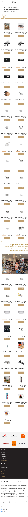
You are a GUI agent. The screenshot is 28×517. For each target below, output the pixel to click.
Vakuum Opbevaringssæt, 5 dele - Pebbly (7, 385)
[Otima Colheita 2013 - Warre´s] (21, 379)
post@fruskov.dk (4, 460)
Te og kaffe (3, 474)
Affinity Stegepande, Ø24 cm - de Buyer (7, 284)
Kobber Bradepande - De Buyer (21, 32)
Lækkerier (3, 476)
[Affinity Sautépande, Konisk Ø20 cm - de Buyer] (21, 194)
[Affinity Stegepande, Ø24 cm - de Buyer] (7, 278)
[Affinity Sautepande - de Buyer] (21, 177)
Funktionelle (4, 509)
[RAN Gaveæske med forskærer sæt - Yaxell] (21, 76)
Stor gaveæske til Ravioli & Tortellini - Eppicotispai (21, 301)
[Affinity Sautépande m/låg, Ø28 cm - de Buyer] (7, 194)
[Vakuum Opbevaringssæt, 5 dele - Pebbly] (7, 379)
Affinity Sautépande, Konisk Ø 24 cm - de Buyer (21, 99)
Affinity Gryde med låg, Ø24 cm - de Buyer (7, 133)
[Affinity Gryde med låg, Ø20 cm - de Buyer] (21, 110)
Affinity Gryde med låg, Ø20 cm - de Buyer (21, 116)
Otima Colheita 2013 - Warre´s (21, 385)
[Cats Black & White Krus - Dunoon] (21, 396)
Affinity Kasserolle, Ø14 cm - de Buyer (21, 150)
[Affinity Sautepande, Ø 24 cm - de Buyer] (21, 211)
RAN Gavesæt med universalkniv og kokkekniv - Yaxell (21, 66)
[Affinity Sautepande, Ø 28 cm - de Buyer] (7, 228)
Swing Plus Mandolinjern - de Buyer (21, 368)
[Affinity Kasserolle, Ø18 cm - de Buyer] (21, 161)
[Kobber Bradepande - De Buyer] (21, 26)
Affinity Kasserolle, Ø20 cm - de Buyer (7, 183)
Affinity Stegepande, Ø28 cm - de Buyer (21, 284)
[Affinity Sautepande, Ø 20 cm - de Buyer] (7, 211)
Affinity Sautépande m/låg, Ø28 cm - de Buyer (7, 200)
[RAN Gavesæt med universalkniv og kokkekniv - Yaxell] (21, 60)
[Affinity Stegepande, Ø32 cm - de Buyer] (7, 295)
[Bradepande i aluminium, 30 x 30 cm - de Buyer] (21, 312)
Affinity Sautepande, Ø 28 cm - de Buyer (7, 234)
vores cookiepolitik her (10, 496)
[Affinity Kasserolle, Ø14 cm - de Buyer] (21, 144)
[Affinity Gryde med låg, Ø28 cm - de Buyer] (21, 127)
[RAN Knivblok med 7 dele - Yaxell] (7, 93)
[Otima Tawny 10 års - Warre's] (7, 396)
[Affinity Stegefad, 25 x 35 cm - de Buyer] (21, 228)
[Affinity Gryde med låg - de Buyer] (7, 110)
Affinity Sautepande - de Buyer (21, 183)
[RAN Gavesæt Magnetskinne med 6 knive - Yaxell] (21, 43)
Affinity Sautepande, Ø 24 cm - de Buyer (21, 217)
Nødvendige (4, 506)
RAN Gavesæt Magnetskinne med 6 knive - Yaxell (21, 49)
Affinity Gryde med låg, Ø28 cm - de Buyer (21, 133)
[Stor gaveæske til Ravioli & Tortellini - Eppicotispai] (21, 295)
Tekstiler (2, 473)
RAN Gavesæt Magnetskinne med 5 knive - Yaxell (7, 49)
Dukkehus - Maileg (7, 32)
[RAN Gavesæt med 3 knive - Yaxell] (7, 60)
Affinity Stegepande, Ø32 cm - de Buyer (7, 301)
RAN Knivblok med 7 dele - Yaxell (7, 99)
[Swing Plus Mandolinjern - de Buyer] (21, 362)
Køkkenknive (3, 471)
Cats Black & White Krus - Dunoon (21, 402)
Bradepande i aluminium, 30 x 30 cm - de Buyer (21, 318)
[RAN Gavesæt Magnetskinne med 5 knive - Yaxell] (7, 43)
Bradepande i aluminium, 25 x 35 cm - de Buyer (7, 318)
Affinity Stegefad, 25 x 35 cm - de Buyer (21, 234)
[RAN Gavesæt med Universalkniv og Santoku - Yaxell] (7, 76)
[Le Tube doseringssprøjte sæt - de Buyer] (21, 329)
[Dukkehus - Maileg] (7, 26)
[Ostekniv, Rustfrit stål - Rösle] (7, 345)
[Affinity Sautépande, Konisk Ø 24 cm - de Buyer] (21, 93)
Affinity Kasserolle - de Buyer (7, 150)
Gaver (2, 478)
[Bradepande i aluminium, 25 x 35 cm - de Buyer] (7, 312)
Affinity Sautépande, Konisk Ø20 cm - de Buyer (21, 200)
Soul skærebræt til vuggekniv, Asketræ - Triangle (21, 351)
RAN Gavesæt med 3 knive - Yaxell (7, 66)
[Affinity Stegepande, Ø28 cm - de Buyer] (21, 278)
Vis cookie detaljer (4, 514)
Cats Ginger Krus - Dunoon (7, 419)
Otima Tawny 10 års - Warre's (7, 402)
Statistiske (4, 511)
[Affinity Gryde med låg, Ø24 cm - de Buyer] (7, 127)
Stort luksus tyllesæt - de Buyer (7, 368)
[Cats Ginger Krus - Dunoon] (7, 413)
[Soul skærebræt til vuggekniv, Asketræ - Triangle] (21, 345)
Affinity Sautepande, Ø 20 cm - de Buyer (7, 217)
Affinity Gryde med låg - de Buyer (7, 116)
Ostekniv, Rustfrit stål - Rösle (7, 351)
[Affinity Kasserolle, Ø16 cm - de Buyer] (7, 161)
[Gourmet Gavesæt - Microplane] (7, 329)
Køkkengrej (3, 470)
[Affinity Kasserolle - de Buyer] (7, 144)
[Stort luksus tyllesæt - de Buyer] (7, 362)
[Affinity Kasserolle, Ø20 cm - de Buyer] (7, 177)
